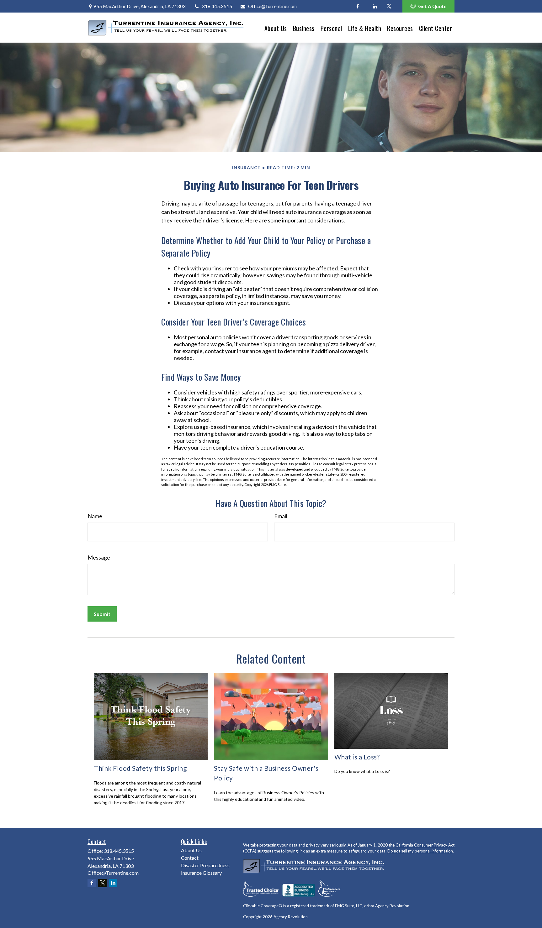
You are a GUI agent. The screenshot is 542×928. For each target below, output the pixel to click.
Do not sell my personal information (420, 850)
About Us (191, 850)
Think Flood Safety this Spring (140, 768)
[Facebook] (358, 6)
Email (280, 516)
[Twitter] (389, 6)
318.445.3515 (217, 6)
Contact (190, 858)
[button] (276, 27)
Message (99, 557)
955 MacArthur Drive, (139, 6)
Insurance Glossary (201, 873)
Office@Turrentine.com (272, 6)
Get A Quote (432, 6)
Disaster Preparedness (205, 865)
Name (95, 516)
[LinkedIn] (375, 6)
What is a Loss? (357, 757)
